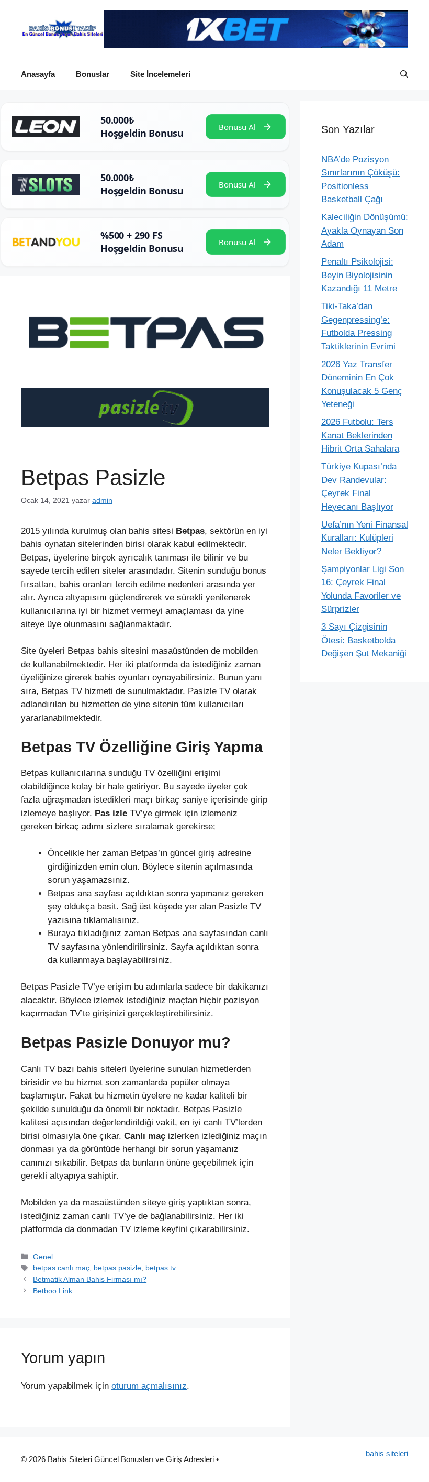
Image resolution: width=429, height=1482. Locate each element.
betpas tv (160, 1268)
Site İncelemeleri (160, 74)
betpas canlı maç (61, 1268)
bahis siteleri (387, 1453)
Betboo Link (52, 1291)
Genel (43, 1257)
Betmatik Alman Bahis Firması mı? (89, 1279)
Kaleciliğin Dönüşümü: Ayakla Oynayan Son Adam (364, 230)
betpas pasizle (117, 1268)
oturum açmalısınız (149, 1386)
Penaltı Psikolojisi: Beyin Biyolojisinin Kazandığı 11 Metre (359, 275)
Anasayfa (38, 74)
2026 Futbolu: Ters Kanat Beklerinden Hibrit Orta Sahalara (360, 435)
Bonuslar (92, 74)
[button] (404, 74)
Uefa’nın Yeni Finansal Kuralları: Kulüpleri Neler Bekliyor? (364, 538)
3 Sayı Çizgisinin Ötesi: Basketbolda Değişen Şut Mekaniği (364, 640)
